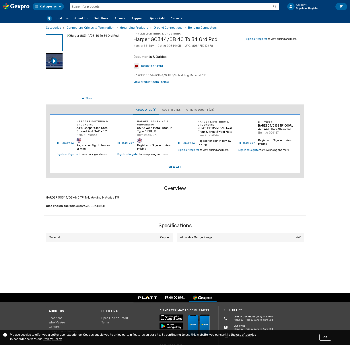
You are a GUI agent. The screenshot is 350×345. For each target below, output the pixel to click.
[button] (48, 6)
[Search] (275, 6)
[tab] (146, 110)
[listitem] (308, 6)
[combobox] (174, 6)
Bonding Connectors (202, 27)
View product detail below (151, 82)
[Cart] (341, 6)
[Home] (16, 6)
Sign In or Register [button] (67, 154)
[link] (72, 318)
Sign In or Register (256, 39)
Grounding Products (134, 27)
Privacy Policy (52, 339)
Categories (53, 27)
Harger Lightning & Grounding (157, 33)
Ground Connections (168, 27)
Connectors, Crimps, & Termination (90, 27)
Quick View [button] (67, 143)
